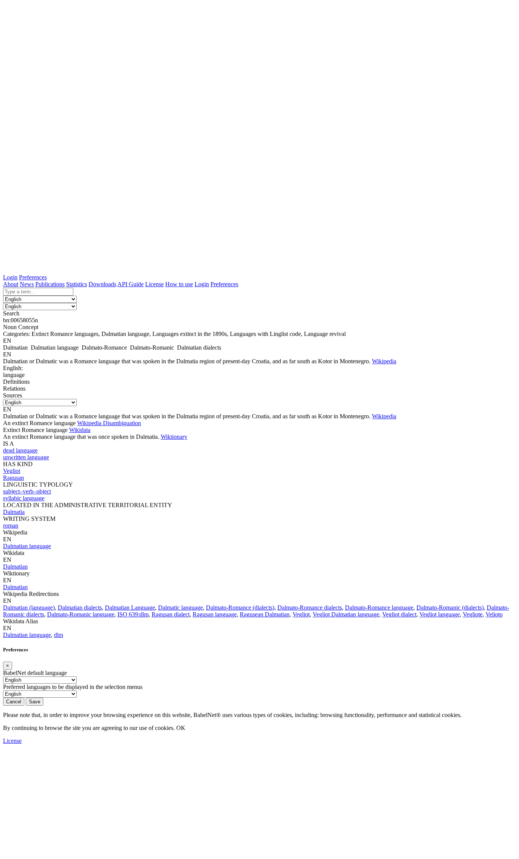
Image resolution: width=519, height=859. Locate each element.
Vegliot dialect (399, 614)
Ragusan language (215, 614)
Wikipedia (384, 361)
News (27, 284)
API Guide (130, 284)
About (10, 284)
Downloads (102, 284)
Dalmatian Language (130, 607)
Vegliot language (439, 614)
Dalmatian (15, 566)
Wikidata (79, 430)
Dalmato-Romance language (379, 607)
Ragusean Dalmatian (265, 614)
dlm (58, 635)
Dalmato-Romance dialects (309, 607)
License (154, 284)
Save (34, 702)
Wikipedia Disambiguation (109, 423)
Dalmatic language (180, 607)
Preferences (33, 277)
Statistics (76, 284)
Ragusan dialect (171, 614)
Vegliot (301, 614)
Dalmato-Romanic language (80, 614)
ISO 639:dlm (133, 614)
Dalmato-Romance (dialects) (240, 607)
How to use (179, 284)
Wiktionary (174, 436)
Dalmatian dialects (80, 607)
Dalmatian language (27, 546)
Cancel (13, 702)
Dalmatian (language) (29, 607)
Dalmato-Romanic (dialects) (450, 607)
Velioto (494, 614)
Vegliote (473, 614)
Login (10, 277)
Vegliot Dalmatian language (346, 614)
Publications (50, 284)
